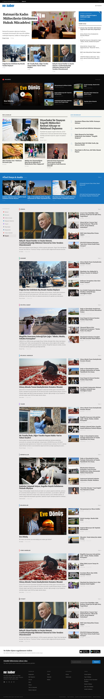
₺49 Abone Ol (52, 693)
